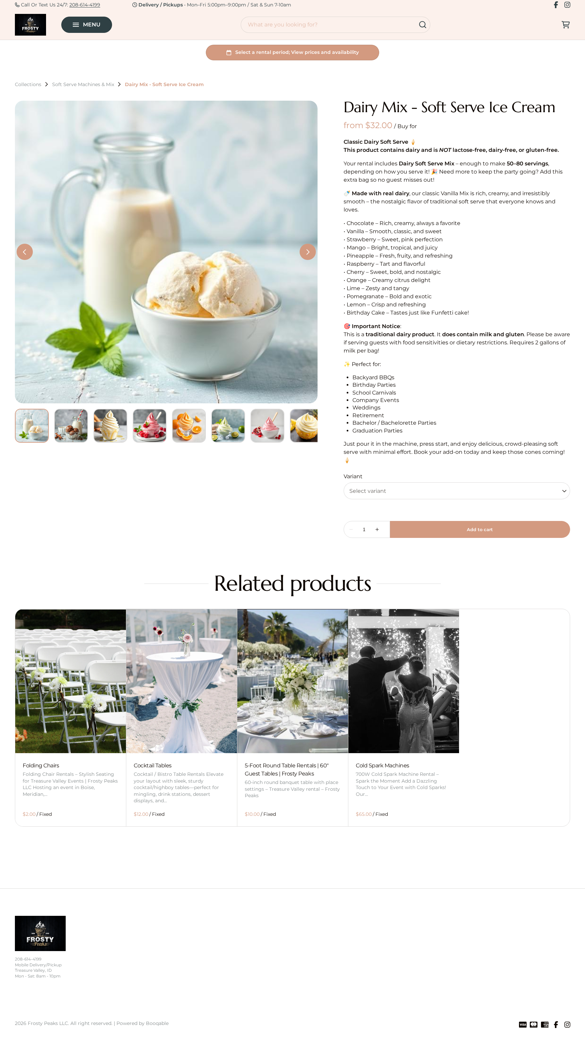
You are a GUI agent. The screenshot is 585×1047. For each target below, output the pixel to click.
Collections (28, 84)
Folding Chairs (41, 765)
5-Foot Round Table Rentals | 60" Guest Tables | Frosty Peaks (287, 769)
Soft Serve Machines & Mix (83, 84)
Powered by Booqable (142, 1023)
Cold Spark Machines (382, 765)
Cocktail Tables (153, 765)
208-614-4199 (84, 5)
